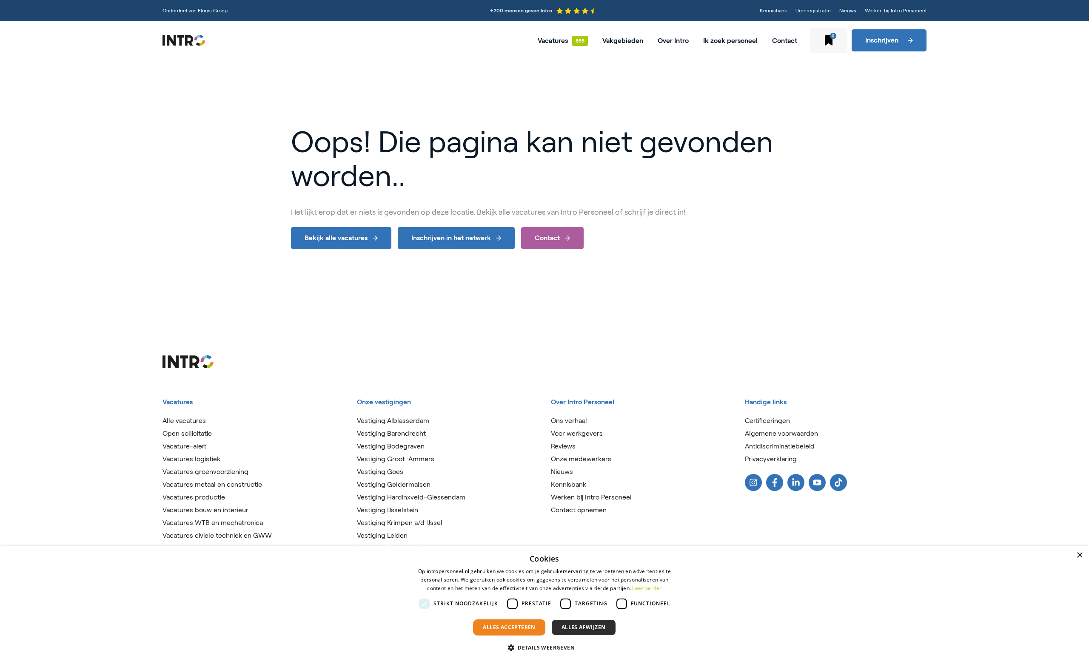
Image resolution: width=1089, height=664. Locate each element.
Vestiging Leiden (382, 535)
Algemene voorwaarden (781, 433)
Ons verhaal (569, 420)
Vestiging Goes (380, 471)
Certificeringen (767, 420)
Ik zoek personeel (730, 40)
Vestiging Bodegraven (391, 446)
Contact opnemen (579, 510)
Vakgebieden (622, 40)
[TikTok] (838, 482)
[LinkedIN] (795, 482)
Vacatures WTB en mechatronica (212, 522)
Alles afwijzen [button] (584, 627)
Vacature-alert (184, 446)
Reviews (563, 446)
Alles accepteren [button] (509, 627)
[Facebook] (774, 482)
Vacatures (553, 40)
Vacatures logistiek (191, 459)
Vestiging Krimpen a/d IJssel (399, 522)
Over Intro (673, 40)
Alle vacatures (184, 420)
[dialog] (544, 605)
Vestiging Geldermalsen (393, 484)
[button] (544, 648)
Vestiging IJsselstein (387, 510)
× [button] (1079, 555)
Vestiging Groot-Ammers (395, 459)
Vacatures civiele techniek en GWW (217, 535)
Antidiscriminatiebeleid (780, 446)
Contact (784, 40)
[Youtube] (817, 482)
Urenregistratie (813, 10)
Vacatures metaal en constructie (212, 484)
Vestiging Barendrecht (391, 433)
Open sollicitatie (187, 433)
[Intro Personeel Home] (183, 40)
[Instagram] (753, 482)
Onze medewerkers (581, 459)
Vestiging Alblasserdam (393, 420)
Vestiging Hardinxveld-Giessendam (411, 497)
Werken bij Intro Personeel (896, 10)
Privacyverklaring (771, 459)
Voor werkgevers (577, 433)
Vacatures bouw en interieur (205, 510)
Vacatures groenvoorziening (205, 471)
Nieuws (847, 10)
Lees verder (646, 588)
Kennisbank (773, 10)
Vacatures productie (193, 497)
